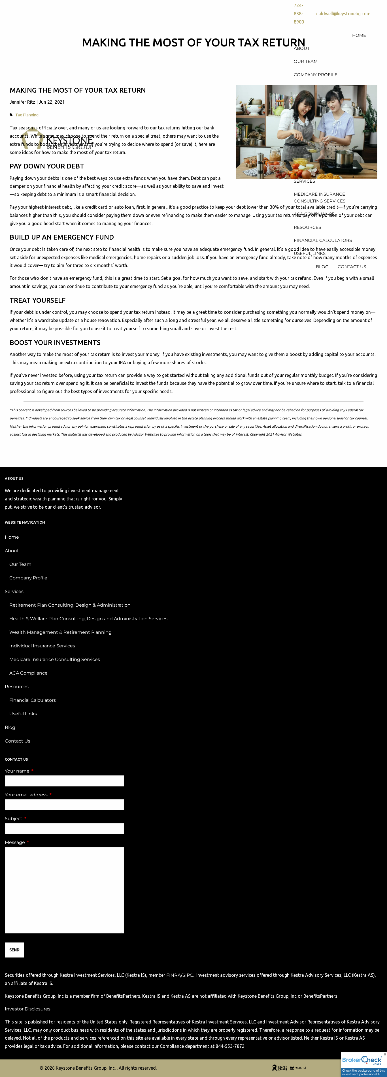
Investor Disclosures (27, 1009)
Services (14, 591)
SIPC (187, 975)
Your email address (50, 794)
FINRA (173, 975)
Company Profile (28, 578)
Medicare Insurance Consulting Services (54, 659)
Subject (37, 818)
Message (38, 842)
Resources (17, 686)
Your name (41, 771)
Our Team (20, 564)
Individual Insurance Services (42, 646)
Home (12, 537)
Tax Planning (27, 115)
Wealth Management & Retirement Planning (60, 632)
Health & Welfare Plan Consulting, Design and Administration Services (88, 618)
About (12, 550)
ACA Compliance (28, 673)
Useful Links (23, 713)
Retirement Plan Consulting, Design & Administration (70, 605)
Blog (10, 727)
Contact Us (17, 741)
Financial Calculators (32, 700)
